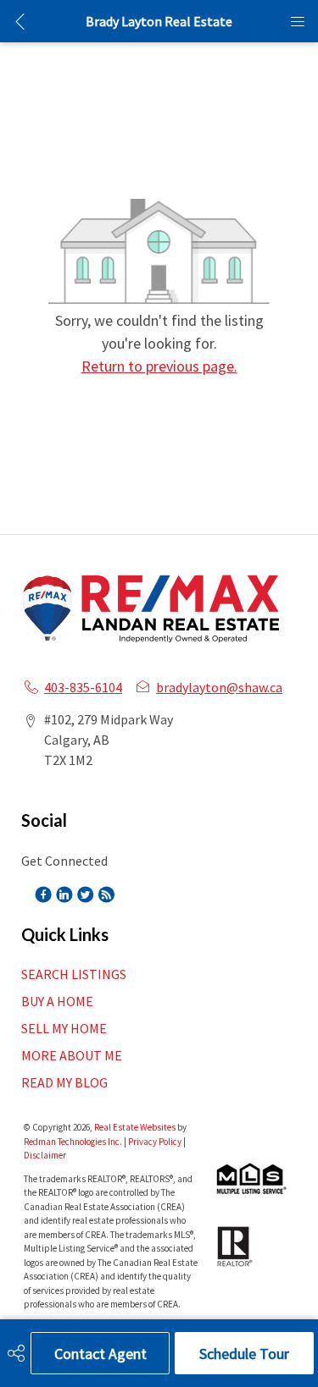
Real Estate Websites (135, 1127)
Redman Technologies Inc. (74, 1142)
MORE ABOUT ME (71, 1055)
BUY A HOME (57, 1001)
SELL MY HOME (64, 1028)
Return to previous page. (159, 366)
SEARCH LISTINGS (73, 974)
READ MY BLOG (64, 1082)
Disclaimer (45, 1155)
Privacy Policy (154, 1142)
